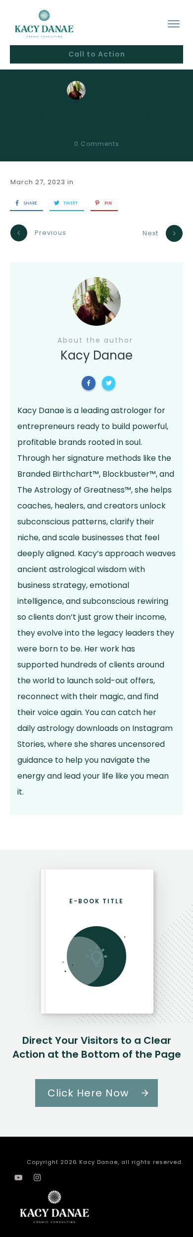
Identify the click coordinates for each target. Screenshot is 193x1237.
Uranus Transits (96, 115)
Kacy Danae (129, 90)
